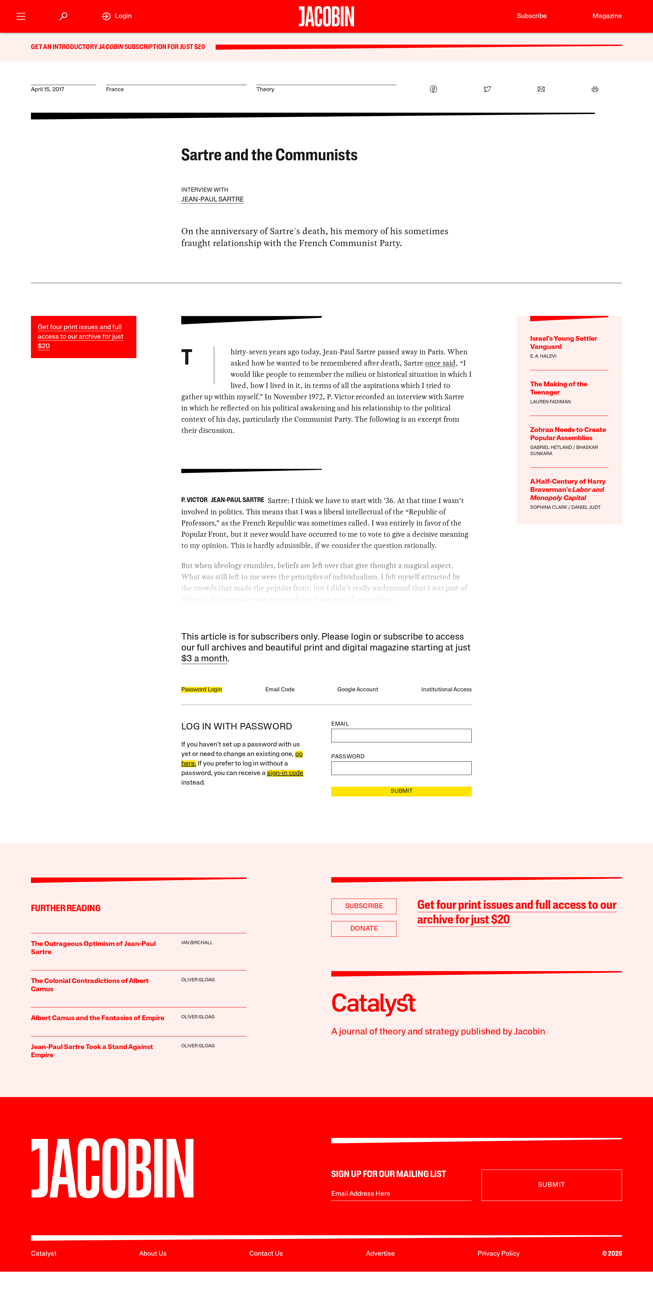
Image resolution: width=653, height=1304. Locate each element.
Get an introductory (65, 47)
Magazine (607, 16)
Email (340, 724)
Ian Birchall (197, 943)
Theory (265, 90)
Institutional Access (446, 690)
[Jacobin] (326, 16)
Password (348, 757)
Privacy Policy (499, 1254)
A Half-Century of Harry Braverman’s (568, 490)
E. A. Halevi (543, 356)
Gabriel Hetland (551, 447)
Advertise (380, 1254)
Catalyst (43, 1254)
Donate (364, 928)
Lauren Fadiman (550, 402)
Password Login (201, 690)
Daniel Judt (586, 507)
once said (440, 363)
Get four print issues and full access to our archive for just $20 (80, 337)
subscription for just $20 (164, 47)
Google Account (357, 690)
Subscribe (532, 16)
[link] (116, 16)
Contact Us (266, 1254)
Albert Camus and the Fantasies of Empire (97, 1018)
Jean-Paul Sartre (212, 199)
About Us (153, 1254)
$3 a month (204, 659)
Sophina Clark (548, 507)
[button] (21, 15)
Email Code (280, 690)
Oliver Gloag (198, 980)
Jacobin (111, 47)
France (115, 90)
